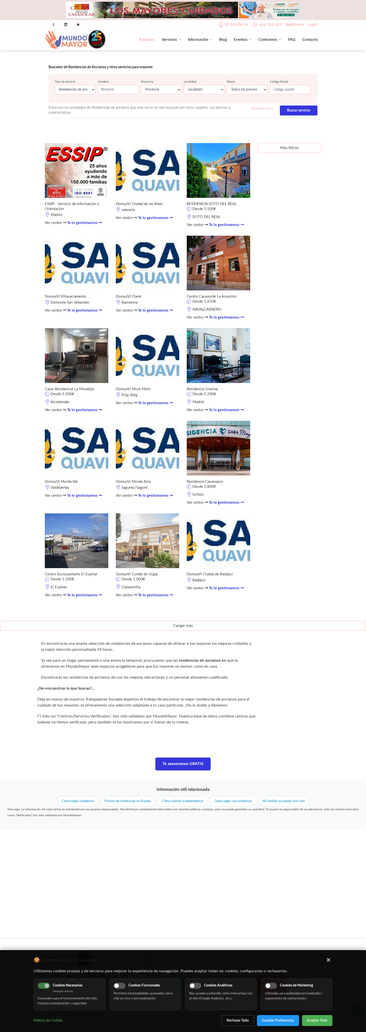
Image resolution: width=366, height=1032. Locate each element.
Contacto (310, 40)
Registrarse (295, 24)
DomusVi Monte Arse (133, 482)
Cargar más (183, 626)
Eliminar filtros (263, 108)
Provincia (147, 81)
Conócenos (267, 40)
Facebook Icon (53, 24)
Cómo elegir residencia (77, 801)
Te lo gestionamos (83, 223)
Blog (223, 40)
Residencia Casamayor (205, 482)
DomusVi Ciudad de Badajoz (210, 574)
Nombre (103, 81)
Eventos (240, 40)
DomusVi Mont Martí (133, 389)
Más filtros (289, 148)
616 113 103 (270, 25)
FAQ (291, 40)
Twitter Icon (78, 24)
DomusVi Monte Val (61, 482)
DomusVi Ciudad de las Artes (139, 204)
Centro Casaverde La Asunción (212, 296)
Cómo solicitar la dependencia (182, 801)
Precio (231, 81)
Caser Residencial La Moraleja (69, 389)
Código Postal (279, 81)
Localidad (190, 81)
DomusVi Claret (128, 296)
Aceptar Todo (317, 1020)
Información (198, 40)
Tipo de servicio (65, 81)
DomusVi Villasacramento (65, 296)
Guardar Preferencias (278, 1020)
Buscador (147, 40)
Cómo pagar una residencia (233, 801)
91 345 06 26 (236, 25)
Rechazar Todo (238, 1020)
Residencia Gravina (202, 389)
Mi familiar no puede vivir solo (284, 801)
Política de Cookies (48, 1020)
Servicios (169, 40)
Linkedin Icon (65, 24)
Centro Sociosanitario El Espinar (71, 574)
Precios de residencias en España (128, 801)
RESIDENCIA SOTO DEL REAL (212, 204)
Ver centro (54, 223)
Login (312, 24)
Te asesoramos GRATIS (183, 764)
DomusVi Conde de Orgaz (137, 574)
